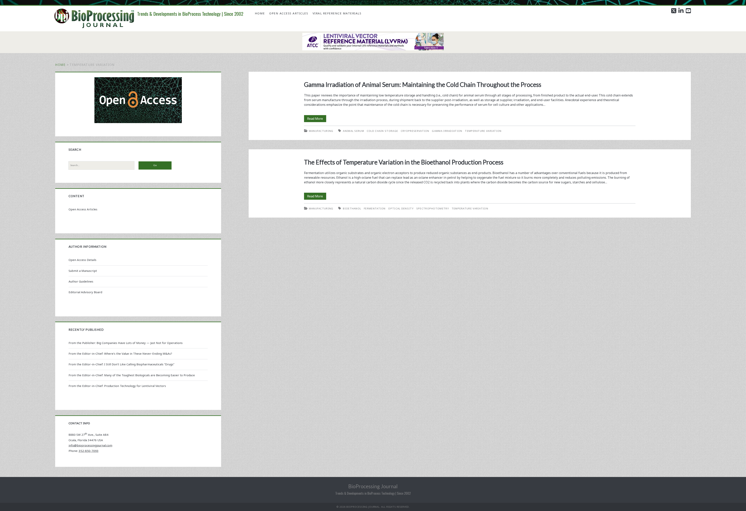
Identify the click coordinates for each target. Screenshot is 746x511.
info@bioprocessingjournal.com (90, 445)
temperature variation (483, 131)
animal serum (353, 131)
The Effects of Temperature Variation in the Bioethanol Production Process (403, 162)
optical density (401, 208)
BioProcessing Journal (373, 486)
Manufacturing (321, 131)
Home (260, 13)
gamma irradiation (447, 131)
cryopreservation (415, 131)
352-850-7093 (88, 451)
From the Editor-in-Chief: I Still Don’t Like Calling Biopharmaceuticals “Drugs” (121, 364)
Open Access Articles (288, 13)
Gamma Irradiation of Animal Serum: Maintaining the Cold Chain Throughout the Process (422, 84)
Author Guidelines (81, 281)
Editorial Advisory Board (85, 292)
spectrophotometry (432, 208)
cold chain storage (382, 131)
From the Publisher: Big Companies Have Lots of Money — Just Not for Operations (126, 343)
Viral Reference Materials (337, 13)
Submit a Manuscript (83, 271)
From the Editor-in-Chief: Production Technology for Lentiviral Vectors (117, 386)
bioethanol (352, 208)
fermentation (375, 208)
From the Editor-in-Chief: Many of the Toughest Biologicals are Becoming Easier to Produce (132, 375)
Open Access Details (82, 260)
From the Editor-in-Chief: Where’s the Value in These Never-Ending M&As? (120, 353)
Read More (316, 119)
